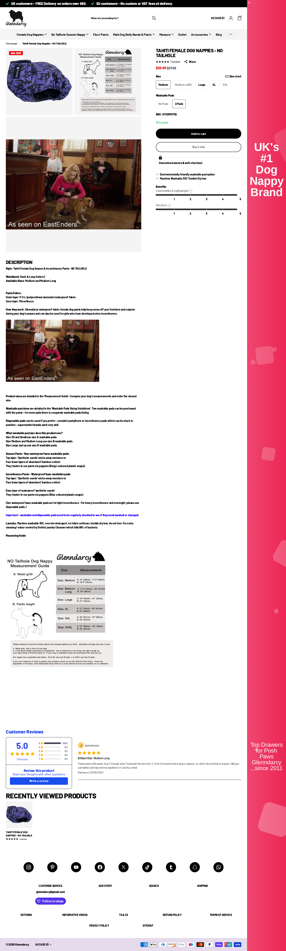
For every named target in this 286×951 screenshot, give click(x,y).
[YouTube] (76, 867)
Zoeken (154, 18)
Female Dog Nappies (30, 34)
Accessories (199, 34)
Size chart (235, 76)
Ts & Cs (123, 914)
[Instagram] (29, 867)
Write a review (38, 781)
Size (198, 76)
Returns (26, 914)
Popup (190, 190)
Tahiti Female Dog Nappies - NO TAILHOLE (19, 834)
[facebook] (100, 867)
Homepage (11, 43)
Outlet (182, 34)
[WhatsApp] (218, 867)
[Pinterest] (52, 867)
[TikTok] (147, 867)
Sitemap (148, 925)
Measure (165, 34)
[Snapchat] (195, 867)
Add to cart (198, 133)
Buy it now (198, 147)
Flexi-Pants (100, 34)
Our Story (105, 885)
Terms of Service (221, 914)
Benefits (161, 186)
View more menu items (230, 34)
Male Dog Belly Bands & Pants (132, 34)
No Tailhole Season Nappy (68, 34)
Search (154, 885)
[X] (123, 867)
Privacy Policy (99, 925)
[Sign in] (231, 18)
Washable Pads (165, 95)
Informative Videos (74, 914)
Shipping (202, 885)
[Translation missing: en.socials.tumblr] (171, 867)
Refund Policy (172, 914)
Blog (219, 34)
